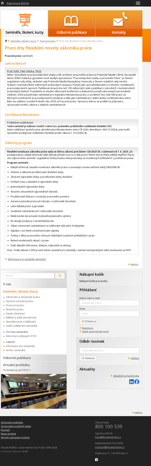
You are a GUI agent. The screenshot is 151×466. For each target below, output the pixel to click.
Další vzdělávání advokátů (21, 325)
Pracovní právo (48, 40)
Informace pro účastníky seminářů (27, 259)
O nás (7, 284)
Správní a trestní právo (19, 301)
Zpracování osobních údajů (16, 426)
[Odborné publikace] (71, 19)
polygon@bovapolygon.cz (109, 447)
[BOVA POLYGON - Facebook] (96, 459)
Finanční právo (15, 309)
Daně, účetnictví (15, 313)
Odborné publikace (17, 358)
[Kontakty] (118, 19)
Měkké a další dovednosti (21, 317)
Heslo (82, 308)
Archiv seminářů (15, 350)
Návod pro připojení (18, 336)
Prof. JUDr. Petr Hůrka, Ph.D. (24, 71)
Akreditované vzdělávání (21, 321)
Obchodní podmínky (12, 422)
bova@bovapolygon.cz (108, 437)
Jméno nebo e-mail (89, 298)
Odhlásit (135, 358)
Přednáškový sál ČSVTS (15, 370)
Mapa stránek (8, 433)
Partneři (5, 430)
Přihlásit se (90, 321)
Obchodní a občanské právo (23, 297)
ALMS (25, 451)
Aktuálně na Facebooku (126, 376)
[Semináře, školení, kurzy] (24, 19)
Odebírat (89, 358)
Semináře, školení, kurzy (23, 40)
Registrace (87, 327)
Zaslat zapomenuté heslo (95, 331)
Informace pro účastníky (20, 346)
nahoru (134, 264)
